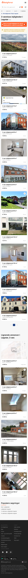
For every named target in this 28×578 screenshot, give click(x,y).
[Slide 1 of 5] (12, 50)
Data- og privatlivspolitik (6, 533)
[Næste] (17, 325)
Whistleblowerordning (6, 540)
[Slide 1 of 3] (13, 286)
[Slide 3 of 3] (14, 286)
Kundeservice (17, 535)
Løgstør (15, 11)
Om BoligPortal (4, 527)
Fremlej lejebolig (17, 533)
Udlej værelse (17, 527)
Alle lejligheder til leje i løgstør (10, 13)
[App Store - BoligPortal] (13, 558)
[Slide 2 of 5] (13, 50)
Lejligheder (8, 11)
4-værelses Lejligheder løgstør (9, 513)
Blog (2, 529)
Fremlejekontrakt (17, 531)
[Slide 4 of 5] (14, 50)
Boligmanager (4, 544)
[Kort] (25, 7)
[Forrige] (11, 325)
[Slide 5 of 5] (15, 50)
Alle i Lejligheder (5, 507)
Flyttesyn (16, 529)
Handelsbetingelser (5, 538)
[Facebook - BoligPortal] (2, 552)
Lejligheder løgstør (6, 509)
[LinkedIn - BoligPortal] (6, 552)
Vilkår (15, 538)
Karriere (3, 542)
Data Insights (4, 546)
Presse (2, 531)
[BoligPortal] (7, 2)
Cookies (3, 535)
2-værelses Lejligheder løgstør (9, 511)
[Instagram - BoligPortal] (10, 552)
